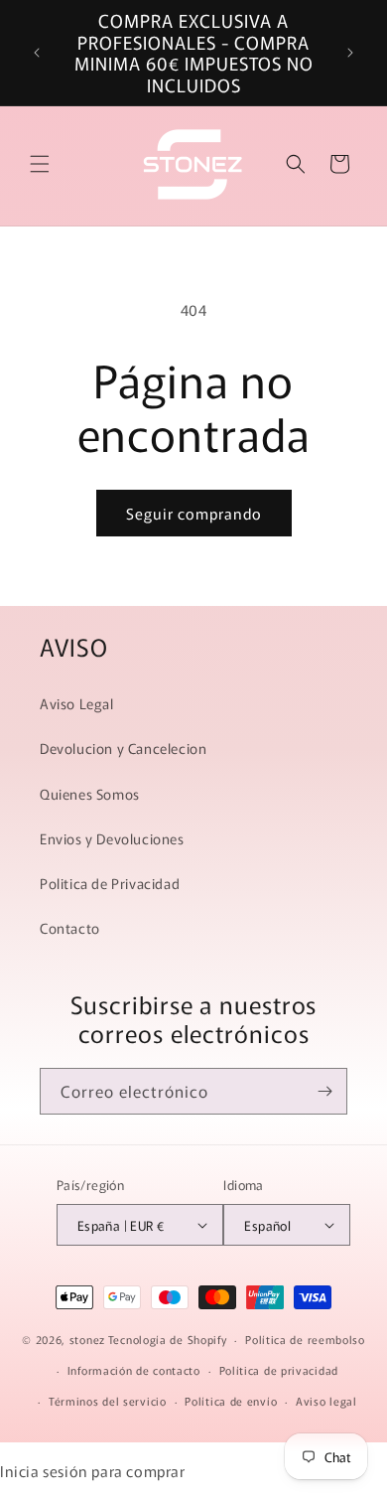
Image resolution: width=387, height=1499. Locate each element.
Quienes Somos (90, 794)
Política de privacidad (278, 1370)
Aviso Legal (77, 703)
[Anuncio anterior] (37, 53)
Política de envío (231, 1401)
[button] (40, 164)
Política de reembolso (305, 1339)
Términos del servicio (108, 1401)
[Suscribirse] (324, 1091)
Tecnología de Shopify (167, 1339)
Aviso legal (326, 1401)
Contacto (70, 928)
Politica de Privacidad (110, 883)
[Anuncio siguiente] (350, 53)
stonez (87, 1339)
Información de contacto (133, 1370)
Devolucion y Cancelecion (123, 748)
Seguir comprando (194, 513)
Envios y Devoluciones (112, 838)
